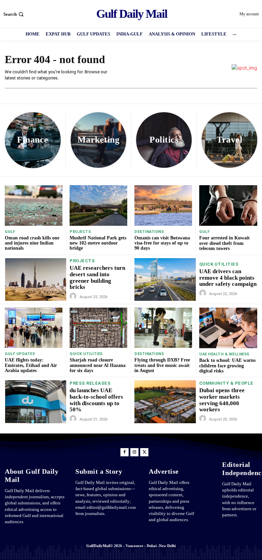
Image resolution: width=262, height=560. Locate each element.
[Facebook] (124, 452)
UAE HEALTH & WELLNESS (224, 354)
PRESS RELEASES (90, 383)
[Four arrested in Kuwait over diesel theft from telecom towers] (228, 205)
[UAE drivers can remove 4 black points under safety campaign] (165, 279)
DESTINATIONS (149, 232)
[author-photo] (74, 296)
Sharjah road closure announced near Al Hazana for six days (98, 365)
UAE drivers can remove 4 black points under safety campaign (228, 277)
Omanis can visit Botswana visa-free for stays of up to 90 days (162, 243)
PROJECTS (80, 232)
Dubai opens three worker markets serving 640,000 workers (222, 400)
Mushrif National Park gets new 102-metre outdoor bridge (98, 243)
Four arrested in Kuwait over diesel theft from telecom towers (224, 243)
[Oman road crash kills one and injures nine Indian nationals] (33, 205)
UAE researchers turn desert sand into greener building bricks (97, 277)
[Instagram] (134, 452)
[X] (144, 452)
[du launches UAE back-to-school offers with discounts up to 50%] (35, 401)
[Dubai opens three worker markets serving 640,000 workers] (165, 401)
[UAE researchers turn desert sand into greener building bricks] (35, 279)
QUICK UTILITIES (219, 264)
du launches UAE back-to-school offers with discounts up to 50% (96, 400)
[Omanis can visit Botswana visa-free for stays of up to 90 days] (163, 205)
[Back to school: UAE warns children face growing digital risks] (228, 328)
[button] (14, 14)
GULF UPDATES (20, 354)
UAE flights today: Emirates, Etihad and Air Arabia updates (31, 365)
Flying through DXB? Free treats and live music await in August (162, 365)
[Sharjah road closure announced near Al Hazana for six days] (98, 328)
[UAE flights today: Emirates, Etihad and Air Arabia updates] (33, 328)
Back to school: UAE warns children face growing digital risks (227, 365)
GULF (10, 232)
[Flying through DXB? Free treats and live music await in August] (163, 328)
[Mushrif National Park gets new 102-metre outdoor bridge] (98, 205)
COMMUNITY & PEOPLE (226, 383)
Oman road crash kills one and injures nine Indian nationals (32, 243)
